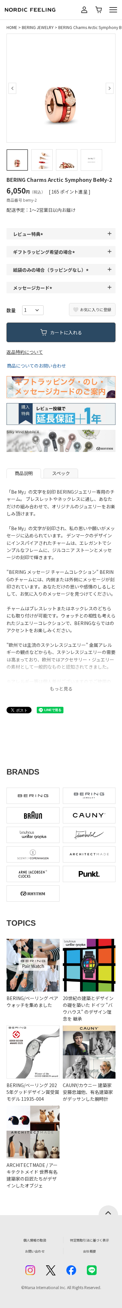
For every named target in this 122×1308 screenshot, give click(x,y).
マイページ (84, 10)
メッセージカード (33, 287)
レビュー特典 (29, 234)
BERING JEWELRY (38, 27)
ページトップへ (108, 1210)
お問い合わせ (35, 1251)
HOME (12, 27)
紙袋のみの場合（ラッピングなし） (51, 270)
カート (98, 10)
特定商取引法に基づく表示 (89, 1240)
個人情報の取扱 (34, 1240)
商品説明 (24, 473)
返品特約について (25, 352)
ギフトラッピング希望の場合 (45, 252)
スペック (61, 473)
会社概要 (89, 1251)
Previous (12, 88)
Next (110, 88)
